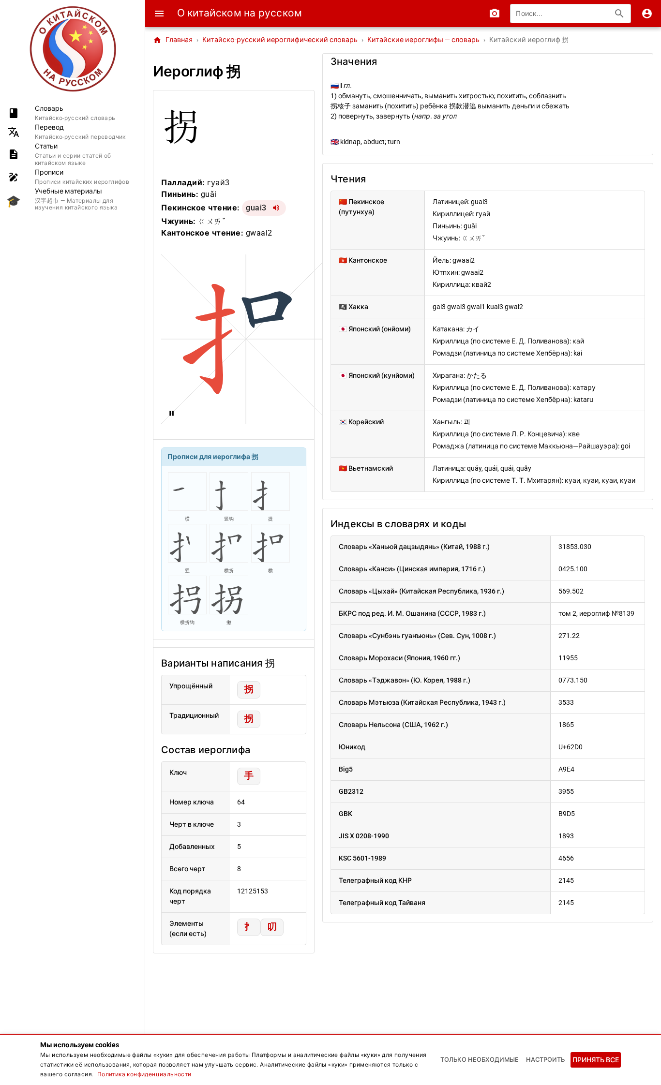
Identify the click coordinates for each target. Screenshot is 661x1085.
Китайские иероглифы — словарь (423, 40)
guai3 (256, 207)
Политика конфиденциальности (144, 1074)
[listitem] (72, 113)
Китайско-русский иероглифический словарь (280, 40)
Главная (173, 40)
